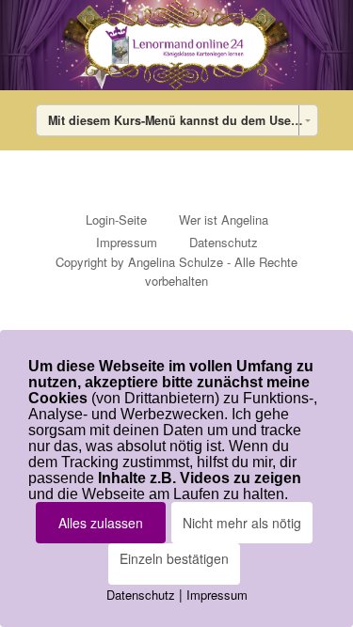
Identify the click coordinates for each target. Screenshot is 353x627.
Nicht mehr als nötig (242, 522)
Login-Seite (116, 219)
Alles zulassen (100, 522)
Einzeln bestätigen (174, 558)
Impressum (126, 242)
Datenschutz (223, 242)
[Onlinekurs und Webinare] (176, 45)
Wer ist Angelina (223, 219)
